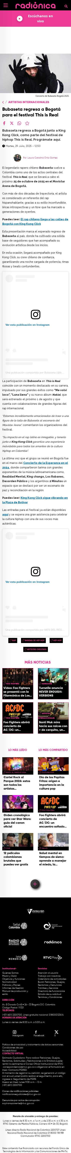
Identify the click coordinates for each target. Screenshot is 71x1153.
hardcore (47, 684)
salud (45, 848)
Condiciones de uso (12, 1048)
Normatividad (9, 982)
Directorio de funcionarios (51, 991)
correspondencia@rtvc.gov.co (19, 1067)
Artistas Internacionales (28, 102)
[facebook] (4, 123)
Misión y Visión (9, 976)
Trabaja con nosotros (49, 976)
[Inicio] (35, 4)
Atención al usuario (48, 973)
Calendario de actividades (52, 979)
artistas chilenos (37, 649)
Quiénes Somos (10, 973)
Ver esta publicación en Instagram (27, 324)
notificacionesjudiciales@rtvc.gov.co (21, 1094)
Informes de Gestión (13, 988)
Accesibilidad (9, 1051)
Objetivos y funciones (13, 979)
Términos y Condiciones (50, 997)
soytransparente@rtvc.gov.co (18, 1103)
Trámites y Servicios (48, 988)
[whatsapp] (19, 123)
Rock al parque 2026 (16, 772)
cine (8, 810)
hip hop (57, 640)
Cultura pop (48, 772)
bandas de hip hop (34, 640)
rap (14, 640)
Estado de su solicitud (49, 994)
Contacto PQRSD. (17, 1070)
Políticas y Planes (11, 985)
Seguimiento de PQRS (24, 1079)
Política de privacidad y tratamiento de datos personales (32, 1045)
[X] (12, 123)
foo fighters (12, 684)
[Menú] (5, 5)
